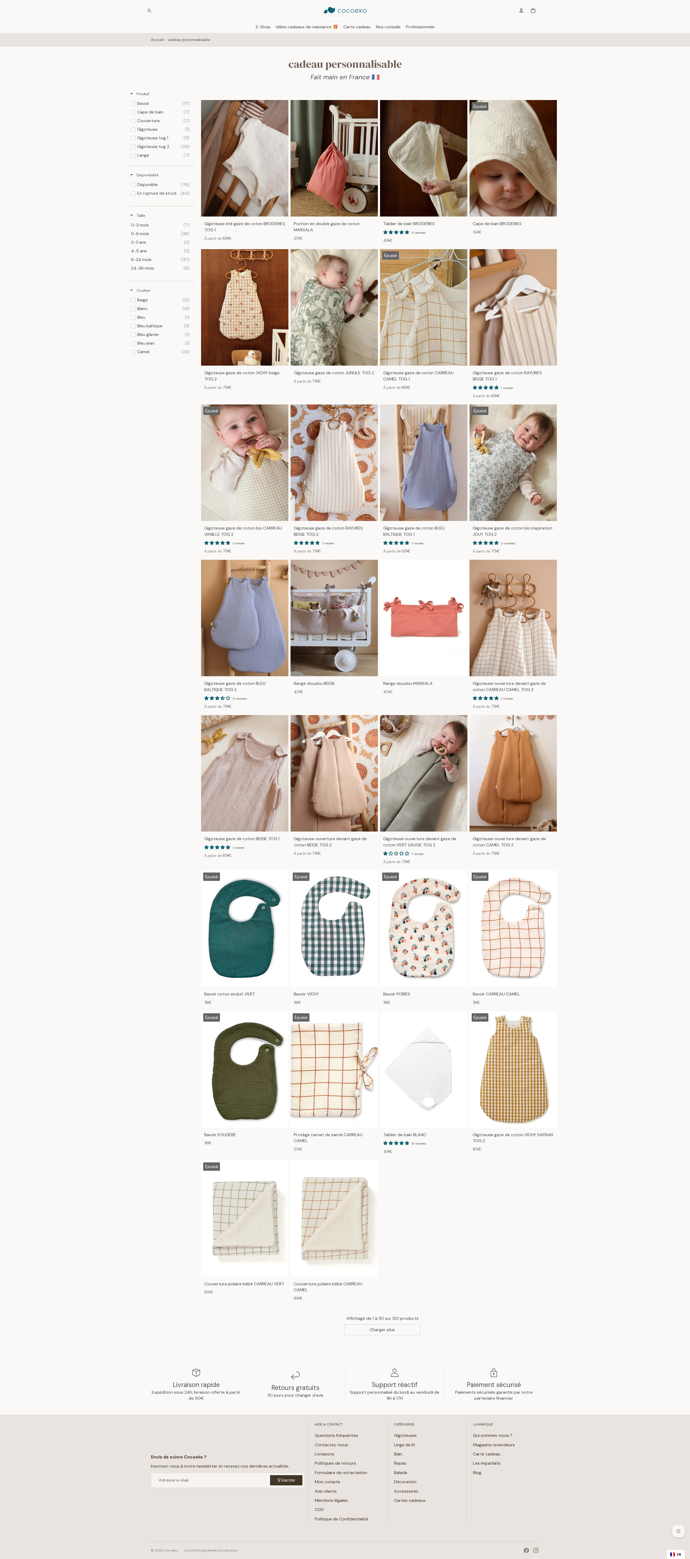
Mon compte (327, 1482)
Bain (398, 1454)
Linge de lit (404, 1445)
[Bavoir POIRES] (423, 928)
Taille (140, 215)
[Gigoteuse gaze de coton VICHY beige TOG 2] (244, 307)
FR (679, 1554)
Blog (477, 1472)
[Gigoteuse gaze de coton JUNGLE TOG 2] (334, 307)
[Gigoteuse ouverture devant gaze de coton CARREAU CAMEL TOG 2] (513, 618)
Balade (400, 1472)
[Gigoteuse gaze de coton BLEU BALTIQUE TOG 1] (423, 462)
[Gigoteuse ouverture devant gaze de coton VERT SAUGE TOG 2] (423, 773)
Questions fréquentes (336, 1435)
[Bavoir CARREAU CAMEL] (513, 928)
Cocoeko (170, 1550)
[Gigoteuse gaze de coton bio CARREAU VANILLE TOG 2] (244, 462)
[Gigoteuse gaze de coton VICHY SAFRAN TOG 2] (513, 1069)
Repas (400, 1463)
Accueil (157, 39)
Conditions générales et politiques (210, 1550)
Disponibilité (147, 175)
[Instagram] (536, 1550)
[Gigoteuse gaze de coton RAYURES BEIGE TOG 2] (334, 462)
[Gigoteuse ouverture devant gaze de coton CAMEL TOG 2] (513, 773)
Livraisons (324, 1454)
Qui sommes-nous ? (492, 1435)
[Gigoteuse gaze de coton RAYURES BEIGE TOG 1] (513, 307)
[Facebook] (526, 1550)
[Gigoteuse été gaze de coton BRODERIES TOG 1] (244, 158)
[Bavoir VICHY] (334, 928)
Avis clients (326, 1491)
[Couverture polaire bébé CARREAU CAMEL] (334, 1218)
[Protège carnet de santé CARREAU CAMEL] (334, 1069)
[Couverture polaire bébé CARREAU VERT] (244, 1218)
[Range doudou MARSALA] (423, 618)
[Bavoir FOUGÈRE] (244, 1069)
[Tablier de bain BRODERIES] (423, 158)
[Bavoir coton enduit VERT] (244, 928)
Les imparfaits (487, 1463)
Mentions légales (331, 1500)
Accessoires (406, 1491)
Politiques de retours (335, 1463)
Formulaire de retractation (341, 1472)
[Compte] (521, 10)
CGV (319, 1509)
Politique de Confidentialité (341, 1519)
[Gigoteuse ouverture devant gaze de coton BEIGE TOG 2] (334, 773)
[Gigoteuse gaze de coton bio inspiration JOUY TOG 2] (513, 462)
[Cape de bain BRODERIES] (513, 158)
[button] (396, 232)
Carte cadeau (486, 1454)
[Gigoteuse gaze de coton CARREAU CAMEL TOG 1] (423, 307)
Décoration (405, 1482)
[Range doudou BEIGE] (334, 618)
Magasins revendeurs (494, 1445)
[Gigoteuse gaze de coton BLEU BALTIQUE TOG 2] (244, 618)
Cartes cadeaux (410, 1500)
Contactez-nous (331, 1445)
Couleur (143, 290)
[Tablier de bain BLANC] (423, 1069)
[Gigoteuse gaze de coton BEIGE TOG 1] (244, 773)
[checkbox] (161, 103)
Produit (143, 93)
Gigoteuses (405, 1435)
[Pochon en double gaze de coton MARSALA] (334, 158)
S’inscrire (286, 1480)
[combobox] (676, 1554)
